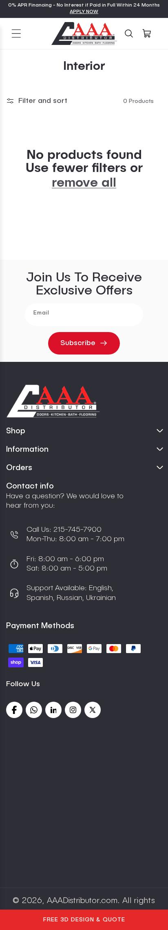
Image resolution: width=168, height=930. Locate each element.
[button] (16, 33)
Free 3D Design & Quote (84, 920)
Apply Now (84, 11)
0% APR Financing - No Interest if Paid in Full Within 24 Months (84, 5)
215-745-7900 (76, 529)
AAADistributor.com (82, 901)
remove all (84, 183)
